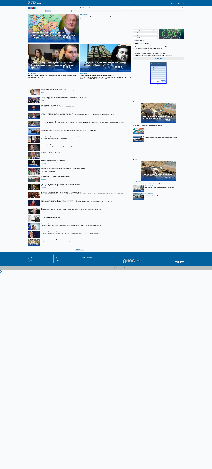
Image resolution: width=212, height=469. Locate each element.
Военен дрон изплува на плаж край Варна (153, 195)
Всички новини (158, 58)
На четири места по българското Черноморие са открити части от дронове (147, 125)
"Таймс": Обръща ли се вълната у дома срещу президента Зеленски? (97, 75)
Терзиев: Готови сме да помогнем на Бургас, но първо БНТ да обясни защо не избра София (60, 184)
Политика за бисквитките (86, 257)
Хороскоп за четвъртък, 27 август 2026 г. (142, 43)
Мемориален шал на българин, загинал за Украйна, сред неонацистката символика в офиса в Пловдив (63, 168)
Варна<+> (30, 258)
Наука (56, 258)
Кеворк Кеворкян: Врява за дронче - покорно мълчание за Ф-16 (54, 128)
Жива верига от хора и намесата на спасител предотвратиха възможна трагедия (56, 177)
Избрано (30, 260)
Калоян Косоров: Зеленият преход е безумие (50, 105)
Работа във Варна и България (87, 261)
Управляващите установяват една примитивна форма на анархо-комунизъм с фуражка (57, 146)
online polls (158, 84)
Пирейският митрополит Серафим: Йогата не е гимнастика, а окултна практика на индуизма (61, 192)
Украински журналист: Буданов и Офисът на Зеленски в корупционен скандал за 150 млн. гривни (52, 75)
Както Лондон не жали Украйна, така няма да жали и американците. (54, 138)
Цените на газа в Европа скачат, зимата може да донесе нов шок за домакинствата (150, 53)
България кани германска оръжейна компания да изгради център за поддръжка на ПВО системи (152, 46)
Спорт (29, 261)
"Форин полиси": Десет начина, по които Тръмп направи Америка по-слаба (57, 113)
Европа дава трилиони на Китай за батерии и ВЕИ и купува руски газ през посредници (57, 106)
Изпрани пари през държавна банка (36, 77)
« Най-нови (78, 249)
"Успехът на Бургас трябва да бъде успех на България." (51, 185)
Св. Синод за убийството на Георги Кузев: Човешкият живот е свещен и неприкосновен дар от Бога (62, 239)
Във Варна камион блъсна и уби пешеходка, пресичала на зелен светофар (159, 187)
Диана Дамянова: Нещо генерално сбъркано (50, 231)
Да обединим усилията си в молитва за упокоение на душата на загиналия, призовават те (58, 241)
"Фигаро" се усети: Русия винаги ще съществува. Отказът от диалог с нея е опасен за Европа (102, 16)
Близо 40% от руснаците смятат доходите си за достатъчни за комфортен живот (58, 121)
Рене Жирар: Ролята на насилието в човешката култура (53, 160)
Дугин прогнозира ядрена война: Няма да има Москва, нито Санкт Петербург (57, 208)
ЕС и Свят (30, 257)
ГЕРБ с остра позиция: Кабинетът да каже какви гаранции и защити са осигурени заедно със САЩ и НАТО (64, 97)
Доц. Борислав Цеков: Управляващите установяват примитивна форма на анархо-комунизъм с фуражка (63, 144)
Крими (56, 257)
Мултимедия (57, 260)
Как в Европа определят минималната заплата (154, 129)
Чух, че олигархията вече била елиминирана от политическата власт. (54, 154)
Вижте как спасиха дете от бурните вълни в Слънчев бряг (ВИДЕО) (55, 176)
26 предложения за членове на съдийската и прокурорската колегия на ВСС (149, 48)
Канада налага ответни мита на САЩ (142, 50)
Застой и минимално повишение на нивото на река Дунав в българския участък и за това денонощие (153, 55)
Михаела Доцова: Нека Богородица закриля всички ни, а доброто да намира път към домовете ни (62, 223)
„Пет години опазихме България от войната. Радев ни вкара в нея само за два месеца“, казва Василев (60, 90)
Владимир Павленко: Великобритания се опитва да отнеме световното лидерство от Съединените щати (64, 136)
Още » (82, 249)
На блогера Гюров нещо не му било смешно (50, 152)
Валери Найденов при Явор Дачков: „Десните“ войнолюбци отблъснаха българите (59, 200)
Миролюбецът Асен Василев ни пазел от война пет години (53, 89)
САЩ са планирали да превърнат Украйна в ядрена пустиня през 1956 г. (56, 215)
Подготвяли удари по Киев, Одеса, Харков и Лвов (50, 217)
